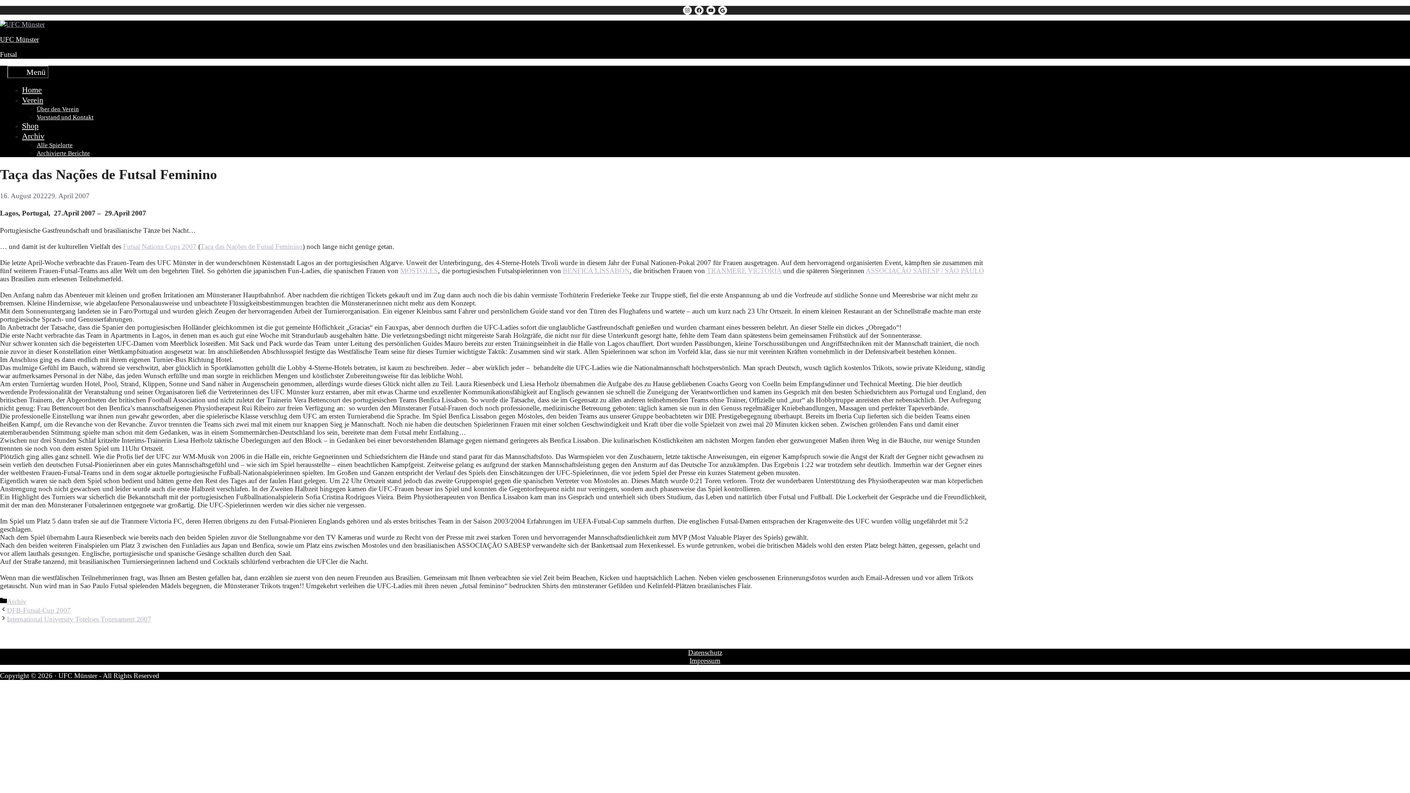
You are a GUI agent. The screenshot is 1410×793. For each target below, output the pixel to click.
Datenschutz (705, 652)
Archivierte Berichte (63, 153)
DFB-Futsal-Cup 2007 (39, 610)
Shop (30, 125)
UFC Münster (19, 39)
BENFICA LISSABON (596, 271)
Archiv (33, 136)
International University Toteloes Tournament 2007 (79, 619)
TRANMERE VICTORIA (744, 271)
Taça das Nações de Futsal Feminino (251, 246)
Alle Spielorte (55, 145)
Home (32, 89)
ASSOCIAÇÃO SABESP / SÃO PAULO (925, 271)
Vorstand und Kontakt (65, 117)
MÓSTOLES (419, 271)
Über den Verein (58, 109)
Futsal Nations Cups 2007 (159, 246)
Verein (32, 100)
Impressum (705, 661)
